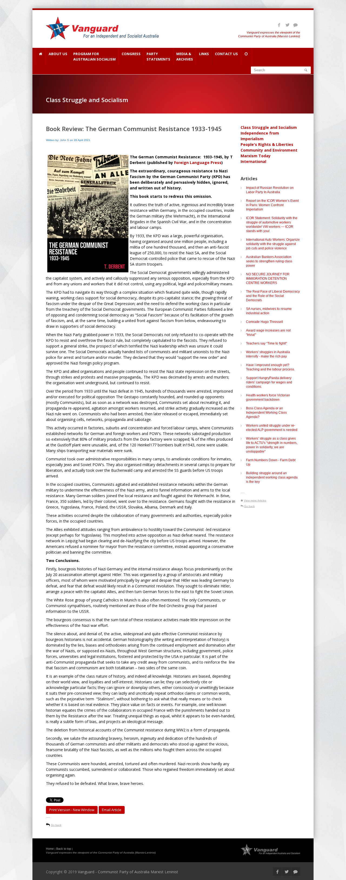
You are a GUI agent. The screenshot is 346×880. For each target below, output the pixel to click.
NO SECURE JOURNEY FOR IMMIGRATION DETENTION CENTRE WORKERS (268, 278)
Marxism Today (256, 155)
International (253, 161)
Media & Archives (184, 56)
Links (204, 53)
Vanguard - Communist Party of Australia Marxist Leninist (128, 871)
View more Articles (255, 500)
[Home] (40, 56)
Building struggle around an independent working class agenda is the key (272, 477)
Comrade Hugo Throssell (264, 322)
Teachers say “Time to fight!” (266, 343)
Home (50, 848)
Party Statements (158, 56)
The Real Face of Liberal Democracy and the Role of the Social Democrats (273, 296)
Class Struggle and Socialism (269, 127)
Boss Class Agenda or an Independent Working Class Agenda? (266, 412)
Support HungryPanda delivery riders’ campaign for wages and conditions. (269, 382)
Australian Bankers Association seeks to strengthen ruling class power (269, 261)
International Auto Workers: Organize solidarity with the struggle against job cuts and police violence (273, 244)
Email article (111, 809)
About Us (58, 53)
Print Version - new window (71, 809)
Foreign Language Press (197, 162)
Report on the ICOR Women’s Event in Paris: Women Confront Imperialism (272, 205)
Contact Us (226, 53)
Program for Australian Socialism (94, 56)
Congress (131, 53)
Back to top (63, 848)
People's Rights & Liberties (267, 144)
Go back (56, 825)
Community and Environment (269, 150)
